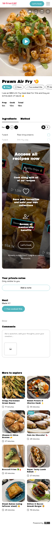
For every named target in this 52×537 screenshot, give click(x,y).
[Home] (9, 3)
